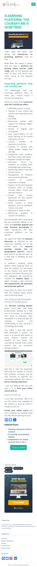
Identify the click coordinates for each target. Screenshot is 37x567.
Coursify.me (4, 524)
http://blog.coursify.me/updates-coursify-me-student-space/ (17, 300)
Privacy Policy (5, 545)
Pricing (3, 543)
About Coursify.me (7, 541)
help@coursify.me (11, 406)
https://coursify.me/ (12, 395)
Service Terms (5, 548)
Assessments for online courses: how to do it (18, 440)
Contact (4, 538)
